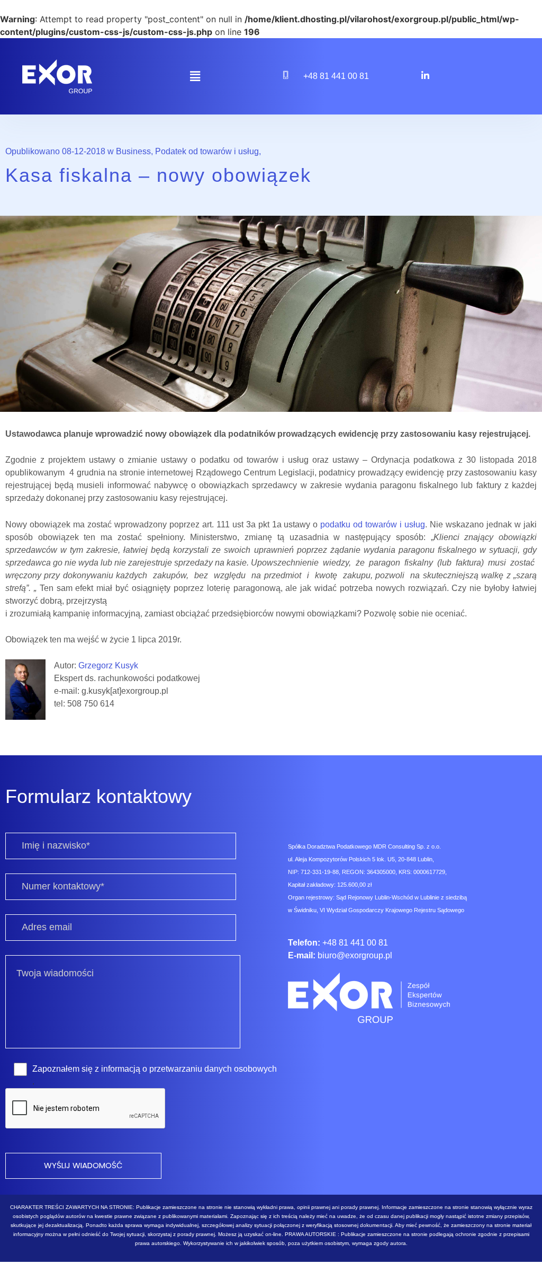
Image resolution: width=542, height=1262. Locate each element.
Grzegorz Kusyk (108, 665)
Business (133, 151)
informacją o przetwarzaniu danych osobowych (189, 1068)
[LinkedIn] (425, 75)
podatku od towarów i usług (372, 524)
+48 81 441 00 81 (336, 76)
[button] (195, 76)
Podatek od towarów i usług (207, 151)
